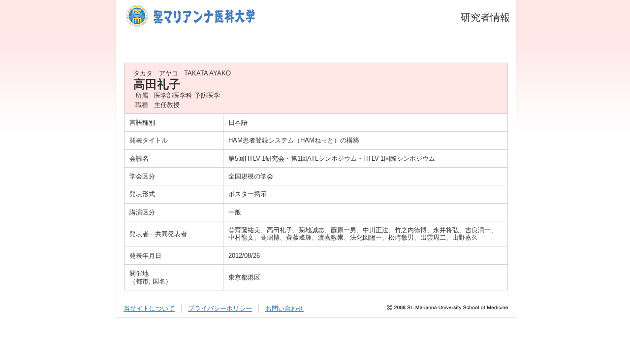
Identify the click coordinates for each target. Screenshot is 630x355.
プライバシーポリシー (220, 308)
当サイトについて (149, 308)
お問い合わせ (284, 308)
